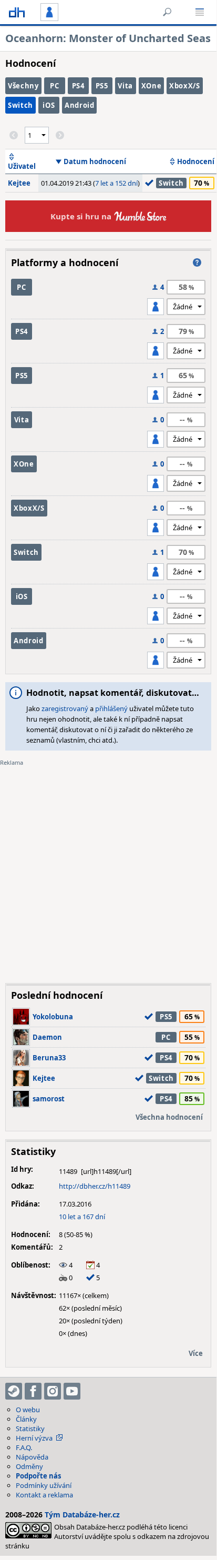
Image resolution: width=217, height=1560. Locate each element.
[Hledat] (167, 12)
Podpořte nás (38, 1476)
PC (54, 85)
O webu (28, 1409)
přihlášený (111, 708)
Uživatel (22, 166)
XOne (151, 85)
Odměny (29, 1466)
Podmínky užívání (43, 1485)
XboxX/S (184, 85)
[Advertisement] (108, 866)
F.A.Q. (24, 1447)
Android (80, 105)
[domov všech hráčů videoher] (17, 12)
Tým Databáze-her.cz (82, 1515)
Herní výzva (34, 1438)
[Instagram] (52, 1391)
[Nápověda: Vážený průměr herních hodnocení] (197, 262)
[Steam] (13, 1391)
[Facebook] (33, 1391)
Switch (20, 105)
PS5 (102, 85)
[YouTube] (72, 1391)
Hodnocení (195, 161)
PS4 (78, 85)
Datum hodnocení (95, 161)
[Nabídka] (199, 12)
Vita (125, 85)
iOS (49, 105)
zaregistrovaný (65, 708)
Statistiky (30, 1428)
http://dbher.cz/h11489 (94, 1186)
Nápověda (32, 1457)
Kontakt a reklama (44, 1495)
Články (26, 1419)
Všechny (23, 85)
